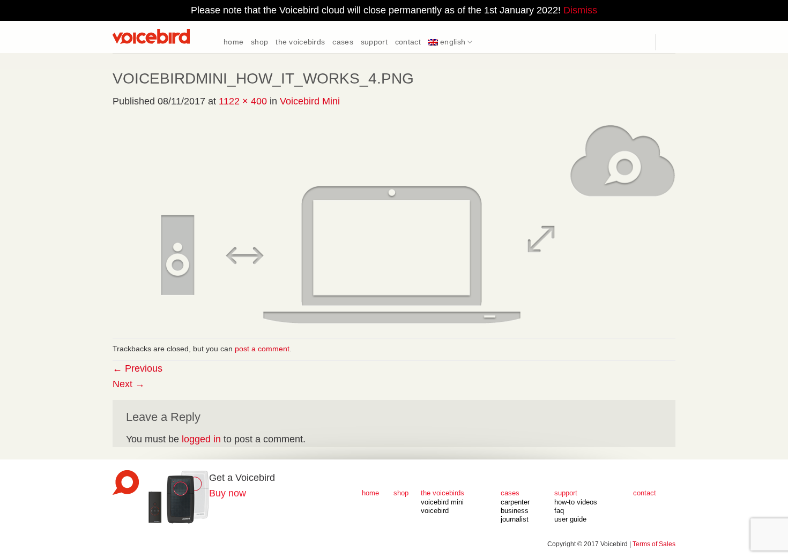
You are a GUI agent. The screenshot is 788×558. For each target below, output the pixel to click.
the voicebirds (300, 41)
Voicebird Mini (310, 101)
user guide (570, 519)
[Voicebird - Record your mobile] (166, 36)
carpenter (515, 502)
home (233, 41)
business (515, 511)
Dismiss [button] (580, 10)
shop (259, 41)
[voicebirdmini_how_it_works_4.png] (394, 223)
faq (559, 511)
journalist (515, 519)
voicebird (435, 511)
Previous (137, 368)
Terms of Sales (654, 544)
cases (342, 41)
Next (129, 384)
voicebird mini (442, 502)
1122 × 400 (243, 101)
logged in (201, 439)
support (374, 41)
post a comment (262, 348)
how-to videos (575, 502)
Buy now (227, 493)
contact (408, 41)
